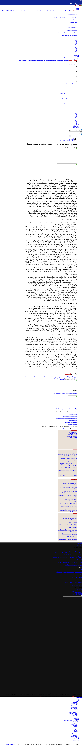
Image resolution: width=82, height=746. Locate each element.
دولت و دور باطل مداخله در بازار (72, 24)
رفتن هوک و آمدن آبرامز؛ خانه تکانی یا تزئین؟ (70, 416)
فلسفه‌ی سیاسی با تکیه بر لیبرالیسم (73, 582)
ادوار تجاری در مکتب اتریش (72, 78)
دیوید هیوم (75, 732)
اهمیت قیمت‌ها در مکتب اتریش (72, 73)
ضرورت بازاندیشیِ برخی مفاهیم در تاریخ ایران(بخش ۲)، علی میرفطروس (68, 464)
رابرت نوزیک (74, 733)
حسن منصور (74, 707)
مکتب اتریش (74, 724)
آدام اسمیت (74, 725)
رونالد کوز (75, 735)
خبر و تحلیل (76, 55)
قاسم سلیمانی (30, 376)
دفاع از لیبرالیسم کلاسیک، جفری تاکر (68, 524)
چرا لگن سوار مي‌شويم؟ (73, 414)
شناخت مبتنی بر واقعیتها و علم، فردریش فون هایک (69, 572)
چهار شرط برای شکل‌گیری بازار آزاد (71, 83)
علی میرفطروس (73, 704)
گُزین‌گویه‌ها (80, 543)
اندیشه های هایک (73, 522)
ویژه (77, 9)
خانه (77, 8)
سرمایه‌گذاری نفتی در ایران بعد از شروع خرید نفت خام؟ (65, 393)
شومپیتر (75, 730)
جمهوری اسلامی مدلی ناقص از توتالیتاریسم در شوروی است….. (69, 484)
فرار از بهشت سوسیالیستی (72, 14)
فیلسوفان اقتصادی (74, 59)
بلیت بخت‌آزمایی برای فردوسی (72, 30)
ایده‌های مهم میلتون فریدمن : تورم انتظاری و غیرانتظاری (68, 93)
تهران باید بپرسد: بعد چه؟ (73, 420)
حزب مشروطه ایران (57, 376)
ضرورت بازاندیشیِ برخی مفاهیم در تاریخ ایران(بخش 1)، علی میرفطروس (65, 37)
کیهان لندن (68, 374)
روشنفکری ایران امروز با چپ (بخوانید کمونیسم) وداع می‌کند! (67, 32)
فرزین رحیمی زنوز (73, 711)
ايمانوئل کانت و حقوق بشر (75, 574)
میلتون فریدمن (74, 736)
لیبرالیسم (76, 124)
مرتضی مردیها (74, 708)
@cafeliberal (79, 545)
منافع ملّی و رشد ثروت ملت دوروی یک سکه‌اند (69, 35)
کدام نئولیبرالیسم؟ (72, 527)
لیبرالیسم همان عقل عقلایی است (68, 503)
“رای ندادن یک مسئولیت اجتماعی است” (72, 554)
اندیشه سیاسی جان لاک (76, 579)
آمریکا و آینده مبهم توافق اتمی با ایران (71, 422)
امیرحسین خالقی (73, 705)
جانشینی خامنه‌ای (64, 376)
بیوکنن (75, 731)
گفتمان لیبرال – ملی (73, 22)
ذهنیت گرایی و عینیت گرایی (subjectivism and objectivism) (69, 492)
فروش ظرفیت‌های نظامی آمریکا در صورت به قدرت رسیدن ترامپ (66, 418)
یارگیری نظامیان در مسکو (60, 377)
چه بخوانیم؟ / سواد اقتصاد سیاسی (70, 57)
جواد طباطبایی (74, 703)
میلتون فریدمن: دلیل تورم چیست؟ (71, 108)
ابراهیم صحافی (74, 716)
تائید (13, 744)
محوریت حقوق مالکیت (71, 536)
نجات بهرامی (74, 710)
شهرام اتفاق (74, 715)
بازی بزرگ (70, 376)
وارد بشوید (65, 428)
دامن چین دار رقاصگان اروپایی (72, 424)
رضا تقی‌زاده (44, 376)
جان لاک (75, 726)
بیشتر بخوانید (9, 744)
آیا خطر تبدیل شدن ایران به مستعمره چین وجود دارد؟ (68, 562)
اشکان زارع (74, 714)
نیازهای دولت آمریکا (70, 377)
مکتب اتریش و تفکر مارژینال (72, 68)
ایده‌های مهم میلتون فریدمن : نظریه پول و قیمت (69, 88)
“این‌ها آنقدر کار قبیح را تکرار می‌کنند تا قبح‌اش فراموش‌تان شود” (67, 455)
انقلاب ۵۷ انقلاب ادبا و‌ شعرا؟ (72, 27)
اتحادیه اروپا (74, 376)
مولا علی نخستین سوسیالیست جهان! (71, 19)
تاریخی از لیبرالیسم (77, 577)
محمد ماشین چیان (73, 713)
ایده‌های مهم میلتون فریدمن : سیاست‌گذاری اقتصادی (68, 98)
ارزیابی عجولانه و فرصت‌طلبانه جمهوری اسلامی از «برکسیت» (64, 408)
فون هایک (75, 729)
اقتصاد (76, 56)
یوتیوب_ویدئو (76, 127)
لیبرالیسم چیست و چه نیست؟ (69, 534)
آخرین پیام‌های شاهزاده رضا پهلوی (68, 458)
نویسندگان (75, 702)
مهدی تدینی (74, 709)
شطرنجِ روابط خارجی (37, 376)
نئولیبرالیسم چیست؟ (76, 585)
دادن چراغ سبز (50, 376)
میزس (75, 727)
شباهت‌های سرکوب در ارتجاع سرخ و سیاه (71, 559)
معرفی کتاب (75, 126)
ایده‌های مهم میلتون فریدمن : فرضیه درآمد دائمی (69, 103)
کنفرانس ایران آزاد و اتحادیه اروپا (69, 467)
